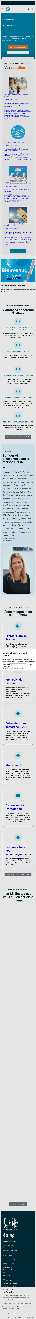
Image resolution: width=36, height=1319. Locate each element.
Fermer (4, 668)
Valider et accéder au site (16, 668)
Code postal (5, 664)
